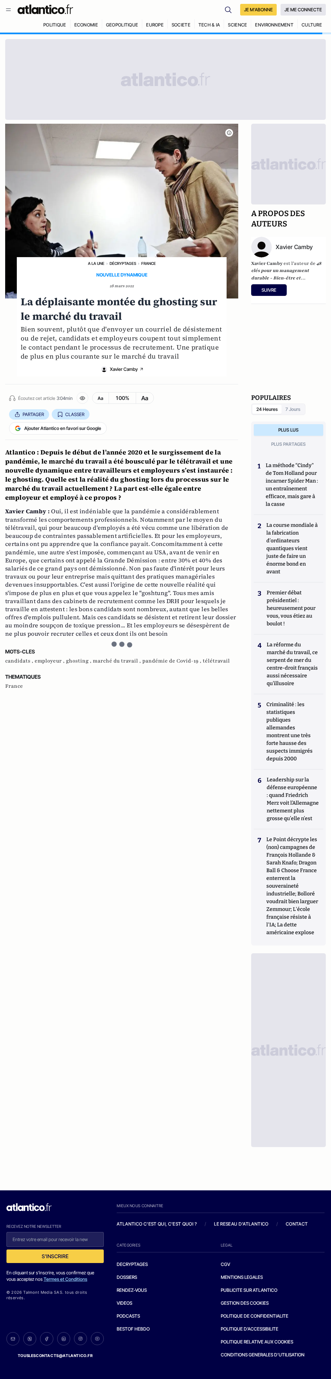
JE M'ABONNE (258, 9)
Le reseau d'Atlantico (241, 1224)
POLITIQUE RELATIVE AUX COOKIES (257, 1341)
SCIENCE (237, 24)
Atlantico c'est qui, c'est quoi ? (157, 1224)
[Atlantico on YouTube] (97, 1338)
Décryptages (123, 263)
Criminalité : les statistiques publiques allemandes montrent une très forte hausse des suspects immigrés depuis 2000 (289, 731)
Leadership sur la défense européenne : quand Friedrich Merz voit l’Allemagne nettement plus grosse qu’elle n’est (293, 799)
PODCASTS (128, 1316)
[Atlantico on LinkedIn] (63, 1338)
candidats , (20, 660)
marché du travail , (117, 660)
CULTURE (312, 24)
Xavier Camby (124, 369)
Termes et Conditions (65, 1279)
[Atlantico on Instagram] (80, 1338)
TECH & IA (209, 24)
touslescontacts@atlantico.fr (55, 1355)
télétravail (216, 660)
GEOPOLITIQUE (122, 24)
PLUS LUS (288, 430)
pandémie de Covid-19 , (172, 660)
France (148, 263)
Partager (33, 414)
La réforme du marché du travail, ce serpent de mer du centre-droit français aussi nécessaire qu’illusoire (292, 664)
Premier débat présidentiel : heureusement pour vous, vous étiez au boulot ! (291, 608)
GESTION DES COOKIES (245, 1303)
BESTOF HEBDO (133, 1329)
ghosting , (79, 660)
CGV (225, 1264)
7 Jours (292, 409)
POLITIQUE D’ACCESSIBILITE (249, 1329)
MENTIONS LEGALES (242, 1277)
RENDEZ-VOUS (132, 1290)
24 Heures (267, 409)
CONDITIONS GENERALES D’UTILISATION (262, 1354)
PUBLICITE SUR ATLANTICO (249, 1290)
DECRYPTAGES (132, 1264)
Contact (297, 1224)
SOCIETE (181, 24)
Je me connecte (303, 9)
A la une (96, 263)
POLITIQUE (54, 24)
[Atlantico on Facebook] (46, 1338)
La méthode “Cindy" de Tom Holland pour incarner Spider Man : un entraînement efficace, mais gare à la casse (292, 484)
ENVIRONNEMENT (274, 24)
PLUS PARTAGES (288, 444)
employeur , (50, 660)
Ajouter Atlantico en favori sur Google (62, 428)
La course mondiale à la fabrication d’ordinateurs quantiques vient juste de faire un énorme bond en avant (292, 548)
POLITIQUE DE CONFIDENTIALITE (254, 1316)
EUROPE (155, 24)
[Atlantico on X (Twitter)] (29, 1338)
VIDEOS (124, 1303)
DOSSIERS (127, 1277)
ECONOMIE (86, 24)
